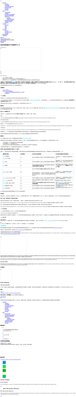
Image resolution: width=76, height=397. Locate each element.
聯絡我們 (6, 9)
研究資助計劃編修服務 (9, 15)
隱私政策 (6, 311)
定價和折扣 (5, 35)
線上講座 (6, 25)
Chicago (4, 183)
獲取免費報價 (5, 34)
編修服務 (9, 18)
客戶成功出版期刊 (8, 32)
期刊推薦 (6, 13)
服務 (3, 312)
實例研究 (6, 30)
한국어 (8, 38)
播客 (6, 26)
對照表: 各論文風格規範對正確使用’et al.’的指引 (15, 92)
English (1, 38)
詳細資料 (69, 172)
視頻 (6, 28)
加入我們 (6, 8)
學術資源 (4, 23)
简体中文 (5, 38)
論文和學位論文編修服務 (10, 14)
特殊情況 (7, 93)
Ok (1, 386)
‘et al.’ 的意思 (5, 89)
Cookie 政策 (7, 310)
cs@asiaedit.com (6, 338)
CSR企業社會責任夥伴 (9, 6)
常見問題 (6, 22)
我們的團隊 (7, 5)
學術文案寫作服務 (10, 19)
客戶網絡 (6, 33)
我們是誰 (6, 4)
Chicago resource (61, 182)
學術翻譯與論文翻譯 (9, 20)
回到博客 (2, 42)
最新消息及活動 (8, 7)
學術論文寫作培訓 (8, 21)
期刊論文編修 (7, 12)
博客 (6, 27)
